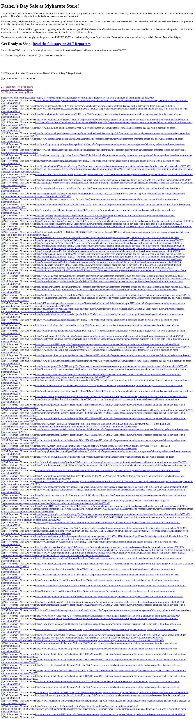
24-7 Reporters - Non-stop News (17, 86)
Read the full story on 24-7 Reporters (61, 44)
